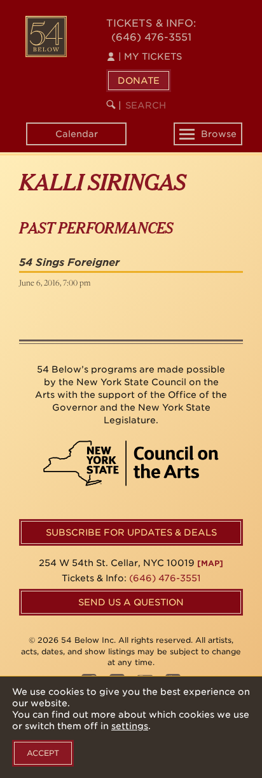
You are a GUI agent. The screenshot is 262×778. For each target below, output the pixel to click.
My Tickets (150, 56)
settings (129, 726)
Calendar (76, 134)
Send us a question (131, 602)
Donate (139, 81)
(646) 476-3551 (151, 37)
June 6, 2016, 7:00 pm (54, 282)
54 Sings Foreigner (69, 262)
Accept (43, 753)
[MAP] (210, 563)
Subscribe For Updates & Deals (131, 532)
